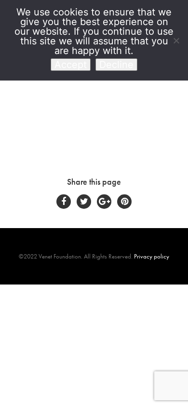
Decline (116, 64)
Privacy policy (151, 256)
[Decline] (176, 40)
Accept (70, 64)
